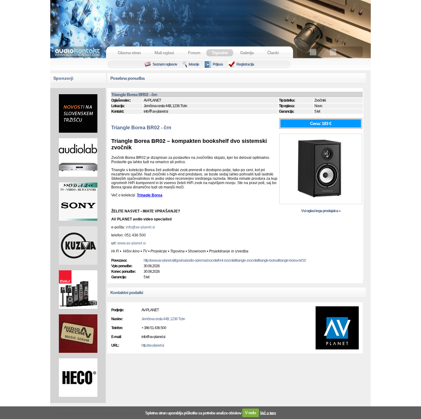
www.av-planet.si (131, 243)
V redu (250, 412)
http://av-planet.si (152, 345)
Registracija (245, 64)
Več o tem (268, 412)
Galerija (247, 52)
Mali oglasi (164, 52)
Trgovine (220, 52)
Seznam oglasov (165, 64)
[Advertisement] (210, 20)
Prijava (218, 64)
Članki (273, 52)
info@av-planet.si (140, 227)
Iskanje (194, 64)
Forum (194, 52)
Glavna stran (129, 52)
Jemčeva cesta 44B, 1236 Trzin (163, 319)
